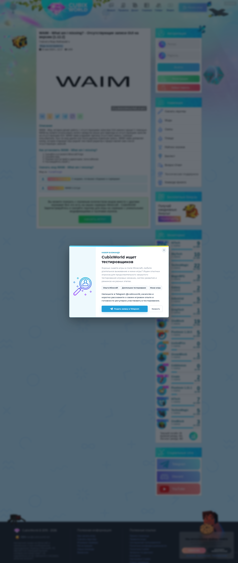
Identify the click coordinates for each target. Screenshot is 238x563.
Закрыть (156, 309)
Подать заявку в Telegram (126, 309)
